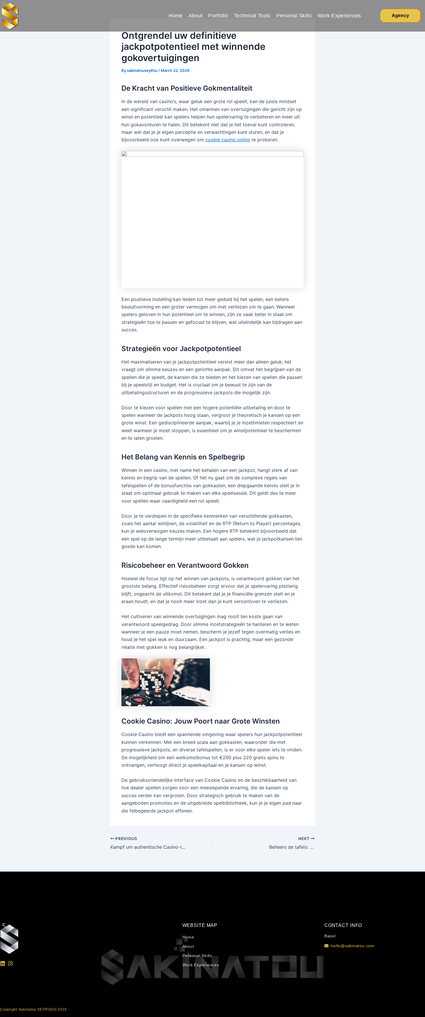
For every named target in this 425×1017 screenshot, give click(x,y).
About (196, 16)
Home (176, 16)
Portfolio (218, 16)
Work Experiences (339, 16)
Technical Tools (252, 16)
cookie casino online (227, 140)
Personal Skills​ (294, 16)
